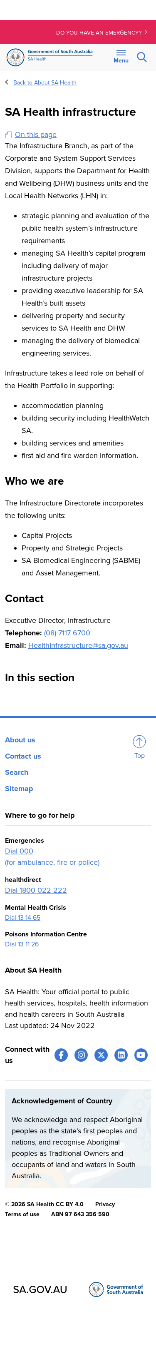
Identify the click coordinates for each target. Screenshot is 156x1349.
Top (139, 756)
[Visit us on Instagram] (81, 1055)
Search (16, 772)
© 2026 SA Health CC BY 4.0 (44, 1204)
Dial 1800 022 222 (36, 890)
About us (20, 739)
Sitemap (19, 788)
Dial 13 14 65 (22, 917)
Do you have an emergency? (99, 33)
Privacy (105, 1204)
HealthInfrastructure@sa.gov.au (78, 645)
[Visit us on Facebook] (61, 1055)
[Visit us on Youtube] (141, 1055)
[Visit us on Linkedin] (121, 1055)
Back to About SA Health (45, 82)
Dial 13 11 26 (22, 944)
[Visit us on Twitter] (101, 1055)
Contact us (23, 756)
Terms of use (22, 1214)
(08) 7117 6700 (67, 632)
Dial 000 (19, 851)
